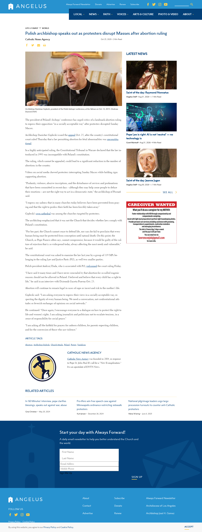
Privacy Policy (49, 527)
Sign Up (137, 477)
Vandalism (81, 344)
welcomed (91, 266)
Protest (73, 344)
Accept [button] (189, 526)
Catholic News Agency (37, 39)
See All (168, 192)
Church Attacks (57, 344)
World (45, 28)
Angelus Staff (131, 97)
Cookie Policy (29, 521)
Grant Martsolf (132, 142)
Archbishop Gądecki (42, 344)
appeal (71, 135)
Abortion (28, 344)
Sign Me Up (66, 473)
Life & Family (31, 28)
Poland (67, 344)
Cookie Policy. (67, 527)
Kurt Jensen (81, 414)
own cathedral (43, 213)
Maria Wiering (134, 414)
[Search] (192, 4)
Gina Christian (31, 412)
